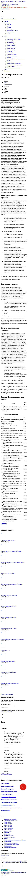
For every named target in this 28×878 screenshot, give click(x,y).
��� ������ (6, 774)
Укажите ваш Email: (6, 704)
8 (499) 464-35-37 (14, 4)
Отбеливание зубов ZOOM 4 (8, 540)
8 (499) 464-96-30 (5, 4)
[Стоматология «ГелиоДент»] (8, 18)
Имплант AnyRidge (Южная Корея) (10, 683)
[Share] (2, 875)
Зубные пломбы (8, 825)
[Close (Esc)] (1, 875)
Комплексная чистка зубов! (8, 573)
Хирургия (6, 832)
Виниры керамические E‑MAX (9, 628)
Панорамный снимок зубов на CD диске (11, 551)
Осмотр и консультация (7, 694)
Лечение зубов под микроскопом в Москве (14, 840)
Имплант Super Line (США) (8, 661)
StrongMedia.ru (23, 862)
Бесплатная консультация (10, 819)
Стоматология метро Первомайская (10, 872)
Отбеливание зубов (9, 835)
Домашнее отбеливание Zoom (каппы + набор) (12, 562)
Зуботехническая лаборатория (11, 844)
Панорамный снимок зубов (11, 820)
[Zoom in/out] (5, 875)
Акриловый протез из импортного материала (12, 639)
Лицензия (7, 862)
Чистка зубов (7, 834)
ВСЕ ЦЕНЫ (4, 524)
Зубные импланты (8, 828)
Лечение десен (7, 841)
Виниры (6, 838)
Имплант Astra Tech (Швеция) (8, 672)
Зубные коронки (8, 826)
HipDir (11, 870)
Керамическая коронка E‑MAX (8, 606)
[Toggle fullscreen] (4, 875)
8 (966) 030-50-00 (5, 6)
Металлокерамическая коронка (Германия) (11, 584)
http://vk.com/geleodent (6, 711)
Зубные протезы (8, 829)
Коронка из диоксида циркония (9, 595)
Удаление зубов (7, 831)
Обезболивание (7, 846)
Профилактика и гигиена (10, 847)
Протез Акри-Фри (5, 650)
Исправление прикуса (9, 837)
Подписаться (4, 707)
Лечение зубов (7, 822)
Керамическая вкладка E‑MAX (8, 617)
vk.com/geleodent (5, 855)
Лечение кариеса (8, 823)
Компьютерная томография (10, 843)
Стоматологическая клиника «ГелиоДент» (12, 861)
